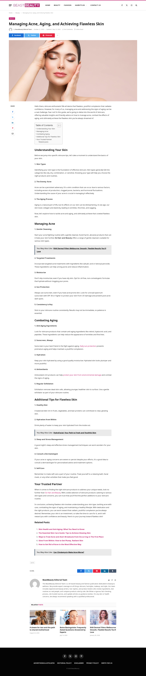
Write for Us (106, 663)
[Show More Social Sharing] (57, 35)
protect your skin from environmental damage (82, 375)
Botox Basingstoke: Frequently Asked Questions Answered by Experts (73, 629)
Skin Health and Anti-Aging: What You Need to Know (61, 529)
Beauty (57, 5)
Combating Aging (43, 134)
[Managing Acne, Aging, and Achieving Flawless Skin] (73, 70)
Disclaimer (79, 663)
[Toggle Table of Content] (58, 125)
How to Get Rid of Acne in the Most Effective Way (60, 544)
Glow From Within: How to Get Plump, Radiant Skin (61, 540)
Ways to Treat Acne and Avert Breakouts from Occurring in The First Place (71, 537)
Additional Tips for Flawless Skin (48, 137)
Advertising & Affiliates (44, 663)
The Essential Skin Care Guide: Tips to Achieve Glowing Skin (65, 533)
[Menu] (10, 5)
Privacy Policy (92, 663)
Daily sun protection (88, 346)
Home (47, 5)
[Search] (136, 5)
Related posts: (44, 142)
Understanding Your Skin (46, 129)
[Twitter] (12, 117)
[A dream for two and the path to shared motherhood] (43, 617)
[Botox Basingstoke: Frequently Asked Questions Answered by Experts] (73, 617)
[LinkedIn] (12, 123)
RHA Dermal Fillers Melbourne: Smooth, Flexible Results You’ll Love (103, 629)
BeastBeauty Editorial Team (23, 29)
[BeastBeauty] (26, 5)
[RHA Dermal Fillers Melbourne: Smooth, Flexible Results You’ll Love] (103, 617)
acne (32, 563)
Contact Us (95, 5)
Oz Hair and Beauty (53, 492)
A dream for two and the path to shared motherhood (42, 628)
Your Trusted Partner (44, 139)
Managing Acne (42, 131)
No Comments (68, 29)
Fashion (67, 5)
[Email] (12, 133)
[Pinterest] (12, 128)
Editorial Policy (64, 663)
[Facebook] (12, 112)
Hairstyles (80, 5)
